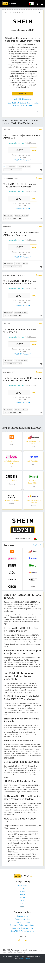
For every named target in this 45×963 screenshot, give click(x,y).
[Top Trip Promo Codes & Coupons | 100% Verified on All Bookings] (33, 457)
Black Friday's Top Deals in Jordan (22, 931)
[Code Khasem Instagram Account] (19, 940)
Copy (34, 150)
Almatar (33, 506)
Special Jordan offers (22, 919)
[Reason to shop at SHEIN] (22, 526)
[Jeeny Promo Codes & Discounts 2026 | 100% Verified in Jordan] (11, 457)
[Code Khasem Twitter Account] (25, 940)
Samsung (12, 484)
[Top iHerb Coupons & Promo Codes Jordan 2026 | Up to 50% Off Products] (33, 476)
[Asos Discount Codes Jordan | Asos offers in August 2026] (12, 586)
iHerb (33, 486)
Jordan (22, 906)
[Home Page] (10, 3)
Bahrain (22, 894)
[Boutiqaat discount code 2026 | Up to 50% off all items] (33, 586)
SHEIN (21, 12)
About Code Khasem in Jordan (22, 928)
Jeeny (11, 466)
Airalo (33, 446)
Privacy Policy (25, 958)
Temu (11, 444)
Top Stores (9, 545)
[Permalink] (4, 166)
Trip (33, 464)
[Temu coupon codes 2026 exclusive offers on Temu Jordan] (11, 437)
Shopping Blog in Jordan (22, 922)
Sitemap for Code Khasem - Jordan (22, 925)
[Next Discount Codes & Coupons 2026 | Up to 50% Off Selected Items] (33, 579)
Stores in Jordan (22, 916)
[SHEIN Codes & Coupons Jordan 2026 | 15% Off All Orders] (12, 579)
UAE (22, 888)
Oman (22, 897)
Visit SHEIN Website (22, 99)
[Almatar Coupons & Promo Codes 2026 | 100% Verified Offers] (33, 496)
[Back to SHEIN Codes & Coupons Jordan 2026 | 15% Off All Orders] (39, 13)
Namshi (11, 504)
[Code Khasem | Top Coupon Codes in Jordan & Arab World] (6, 12)
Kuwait (22, 891)
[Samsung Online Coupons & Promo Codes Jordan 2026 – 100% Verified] (11, 476)
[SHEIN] (22, 21)
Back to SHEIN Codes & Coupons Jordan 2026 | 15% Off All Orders (23, 104)
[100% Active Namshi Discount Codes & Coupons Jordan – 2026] (11, 496)
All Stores (12, 12)
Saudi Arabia (22, 885)
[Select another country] (31, 3)
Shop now (22, 93)
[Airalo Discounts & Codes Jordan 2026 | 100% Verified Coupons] (33, 437)
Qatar (22, 900)
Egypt (23, 903)
